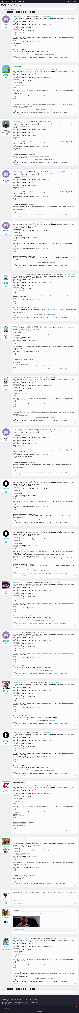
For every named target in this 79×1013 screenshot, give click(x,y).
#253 (75, 675)
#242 (75, 114)
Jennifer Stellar (17, 223)
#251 (75, 575)
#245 (75, 267)
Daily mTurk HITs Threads (12, 6)
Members (14, 1)
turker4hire (6, 129)
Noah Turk (16, 582)
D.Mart (6, 946)
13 (21, 12)
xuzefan (15, 842)
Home (2, 1)
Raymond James (5, 488)
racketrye (6, 282)
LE (13, 632)
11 (16, 12)
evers (14, 326)
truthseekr (6, 899)
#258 (75, 903)
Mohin (14, 377)
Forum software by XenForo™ (12, 1006)
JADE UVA (15, 69)
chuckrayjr (6, 437)
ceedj (23, 6)
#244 (75, 216)
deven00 (6, 24)
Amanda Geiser (17, 171)
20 (30, 12)
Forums (7, 1)
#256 (75, 832)
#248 (75, 422)
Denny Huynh (16, 481)
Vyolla (5, 590)
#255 (75, 775)
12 (19, 12)
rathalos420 (6, 917)
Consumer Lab (17, 429)
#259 (75, 931)
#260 (75, 983)
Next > (33, 12)
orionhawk (6, 179)
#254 (75, 725)
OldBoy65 (6, 74)
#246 (75, 319)
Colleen (15, 785)
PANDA (49, 16)
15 (25, 12)
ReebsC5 (6, 790)
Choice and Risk (17, 531)
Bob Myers (5, 690)
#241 (75, 59)
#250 (75, 524)
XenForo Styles (36, 1006)
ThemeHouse (20, 1008)
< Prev (9, 12)
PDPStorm (16, 16)
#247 (75, 370)
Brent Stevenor (17, 682)
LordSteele (6, 846)
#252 (75, 625)
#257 (75, 885)
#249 (75, 474)
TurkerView (52, 54)
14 (23, 12)
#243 (75, 164)
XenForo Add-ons (28, 1006)
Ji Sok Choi (15, 274)
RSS (76, 1006)
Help (71, 1006)
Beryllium (67, 1006)
